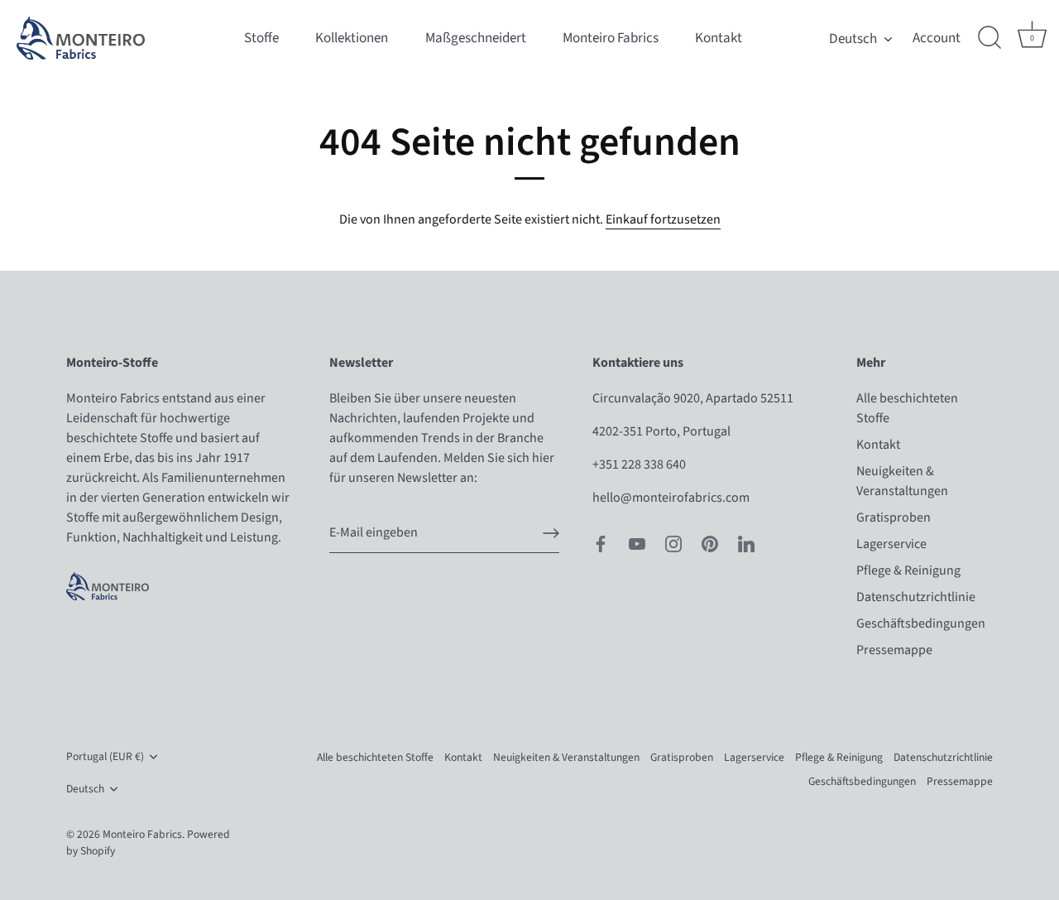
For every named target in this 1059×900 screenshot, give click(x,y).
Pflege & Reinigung (908, 570)
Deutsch (853, 38)
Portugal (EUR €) (105, 756)
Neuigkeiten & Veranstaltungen (566, 757)
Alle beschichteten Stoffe (375, 757)
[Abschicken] (551, 533)
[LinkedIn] (746, 542)
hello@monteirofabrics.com (671, 498)
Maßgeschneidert (475, 37)
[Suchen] (989, 38)
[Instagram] (673, 542)
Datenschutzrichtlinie (915, 597)
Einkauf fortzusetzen (663, 219)
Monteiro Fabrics (611, 37)
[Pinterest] (710, 542)
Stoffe (261, 37)
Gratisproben (893, 517)
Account (937, 38)
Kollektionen (351, 37)
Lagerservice (891, 544)
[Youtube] (637, 542)
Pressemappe (894, 650)
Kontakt (718, 37)
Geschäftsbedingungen (920, 623)
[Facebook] (600, 542)
